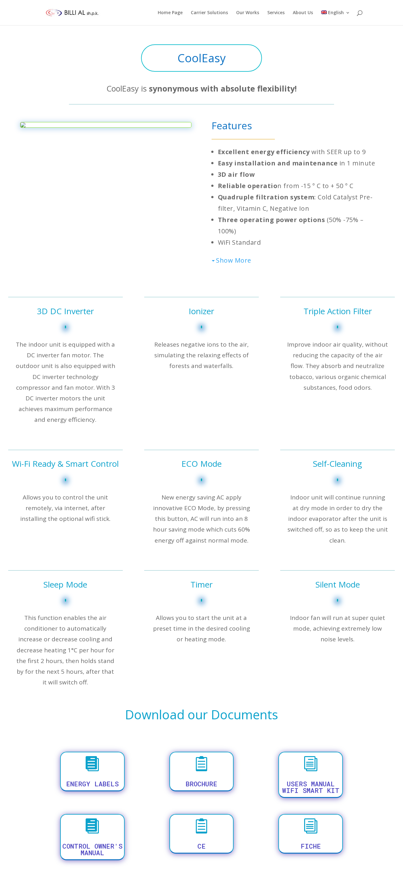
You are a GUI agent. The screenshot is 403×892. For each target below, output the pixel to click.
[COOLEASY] (23, 126)
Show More (233, 260)
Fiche (311, 846)
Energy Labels (92, 783)
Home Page (170, 12)
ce (201, 846)
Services (276, 12)
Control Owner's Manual (92, 849)
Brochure (201, 783)
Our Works (247, 12)
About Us (303, 12)
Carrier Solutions (209, 12)
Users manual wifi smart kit (310, 787)
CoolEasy (202, 58)
